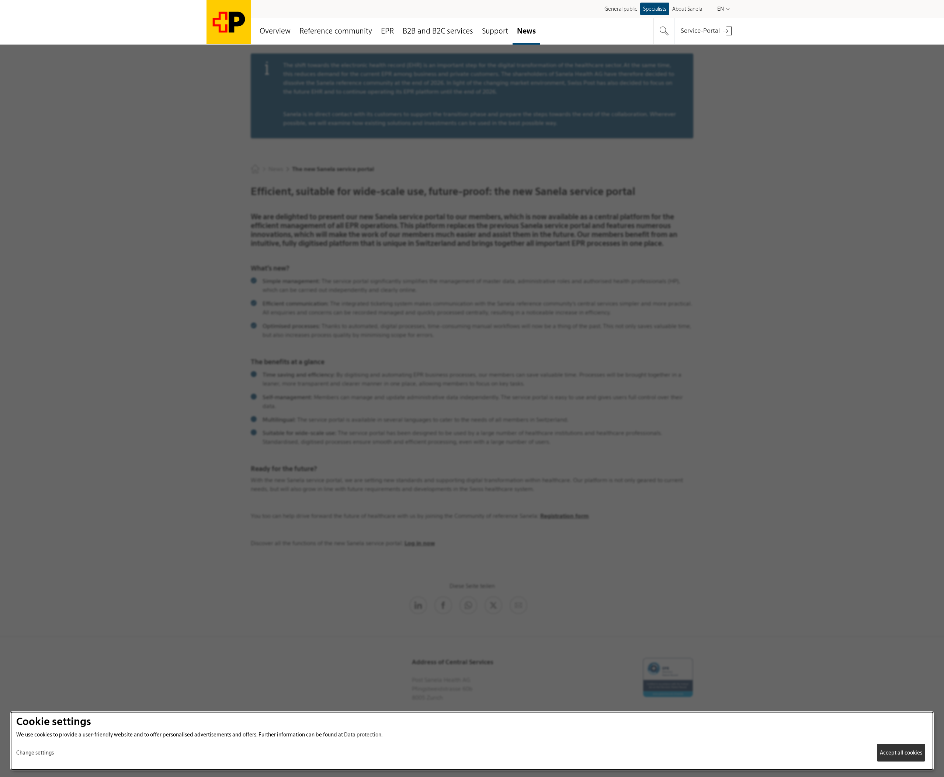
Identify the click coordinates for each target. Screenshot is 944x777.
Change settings (35, 753)
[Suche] (664, 31)
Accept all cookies (901, 753)
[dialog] (472, 741)
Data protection (362, 735)
